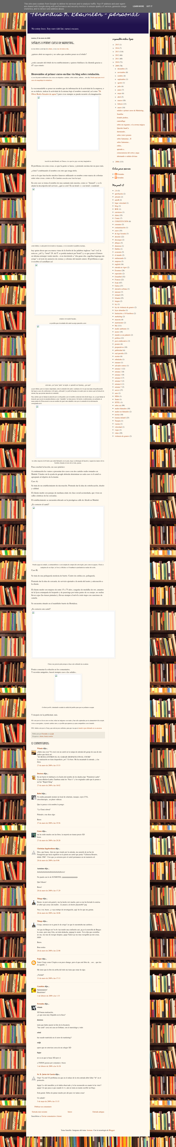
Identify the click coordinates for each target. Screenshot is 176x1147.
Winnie (40, 748)
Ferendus (40, 1003)
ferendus (120, 178)
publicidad (118, 350)
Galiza (117, 286)
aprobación (119, 193)
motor (117, 332)
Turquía (117, 421)
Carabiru (40, 986)
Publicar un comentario (43, 1106)
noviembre (122, 72)
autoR (117, 200)
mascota (118, 319)
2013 (117, 51)
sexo (116, 393)
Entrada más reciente (39, 1112)
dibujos (117, 243)
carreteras (118, 212)
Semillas (120, 114)
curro (117, 230)
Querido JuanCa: (123, 128)
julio (119, 86)
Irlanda (117, 298)
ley (116, 304)
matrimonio (119, 322)
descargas (118, 240)
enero (120, 107)
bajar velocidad (120, 203)
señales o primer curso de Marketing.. (130, 110)
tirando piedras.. (123, 117)
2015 (117, 44)
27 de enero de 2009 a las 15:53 (48, 765)
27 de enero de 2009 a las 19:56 (48, 823)
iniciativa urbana (121, 289)
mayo (120, 93)
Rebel (39, 793)
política (117, 338)
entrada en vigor (121, 267)
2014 (117, 48)
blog (116, 206)
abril (119, 97)
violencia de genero (122, 436)
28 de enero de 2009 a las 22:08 (48, 950)
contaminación (120, 227)
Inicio (70, 1112)
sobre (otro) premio (124, 135)
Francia (117, 279)
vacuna (117, 424)
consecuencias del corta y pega (128, 152)
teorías (50, 736)
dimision (118, 246)
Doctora (40, 773)
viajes (117, 430)
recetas (117, 356)
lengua (117, 301)
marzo (120, 100)
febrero (120, 104)
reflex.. (119, 145)
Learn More (138, 6)
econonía (118, 252)
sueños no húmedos (122, 411)
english (117, 264)
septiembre (122, 79)
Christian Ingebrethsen (46, 848)
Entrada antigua (98, 1112)
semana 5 (118, 381)
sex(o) (117, 390)
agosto (120, 82)
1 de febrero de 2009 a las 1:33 (48, 995)
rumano (117, 362)
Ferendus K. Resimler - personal (85, 14)
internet (117, 292)
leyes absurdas (120, 310)
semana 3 (118, 374)
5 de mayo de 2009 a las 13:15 (48, 1101)
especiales (118, 273)
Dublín (117, 249)
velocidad (118, 427)
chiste (42, 736)
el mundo (118, 255)
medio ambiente (120, 328)
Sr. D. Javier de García (46, 1074)
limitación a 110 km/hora (124, 313)
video (117, 433)
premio (117, 344)
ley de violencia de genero (124, 307)
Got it (149, 6)
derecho (117, 236)
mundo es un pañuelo (122, 335)
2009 (117, 65)
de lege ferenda (120, 233)
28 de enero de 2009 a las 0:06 (48, 860)
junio (120, 90)
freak (46, 736)
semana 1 (118, 368)
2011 (117, 58)
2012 (117, 55)
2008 (117, 161)
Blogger (112, 1130)
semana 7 (118, 387)
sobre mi (118, 405)
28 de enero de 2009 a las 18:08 (48, 913)
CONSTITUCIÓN (121, 221)
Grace (39, 831)
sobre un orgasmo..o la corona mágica (131, 124)
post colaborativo (121, 341)
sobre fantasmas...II (124, 138)
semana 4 (118, 378)
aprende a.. (121, 149)
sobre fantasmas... (123, 142)
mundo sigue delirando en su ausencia (90, 728)
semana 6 (118, 384)
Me (116, 325)
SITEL (117, 402)
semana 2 (118, 371)
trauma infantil (120, 417)
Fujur (39, 958)
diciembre (121, 68)
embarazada (119, 258)
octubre (120, 76)
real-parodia (119, 353)
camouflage (121, 121)
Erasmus (118, 270)
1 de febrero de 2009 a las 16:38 (49, 1066)
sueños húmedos (121, 408)
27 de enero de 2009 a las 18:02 (48, 785)
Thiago (40, 898)
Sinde (117, 399)
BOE (116, 209)
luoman (89, 1130)
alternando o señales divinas (127, 156)
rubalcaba (118, 359)
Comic (117, 218)
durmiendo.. (121, 131)
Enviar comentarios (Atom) (52, 1116)
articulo (117, 197)
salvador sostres (120, 365)
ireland (117, 295)
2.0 (116, 190)
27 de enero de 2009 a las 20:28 (48, 840)
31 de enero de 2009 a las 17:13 (48, 978)
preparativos (119, 347)
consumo (118, 224)
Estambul (118, 276)
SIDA (117, 396)
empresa (118, 261)
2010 (117, 62)
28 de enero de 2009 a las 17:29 (48, 890)
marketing (118, 316)
